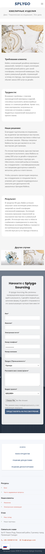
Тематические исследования (20, 15)
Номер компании (11, 352)
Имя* (7, 314)
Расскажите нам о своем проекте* (17, 371)
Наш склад (7, 517)
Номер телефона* (11, 342)
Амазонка (7, 503)
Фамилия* (8, 323)
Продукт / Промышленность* (15, 361)
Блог (5, 488)
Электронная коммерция (13, 507)
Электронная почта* (12, 333)
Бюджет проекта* (11, 389)
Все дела (38, 15)
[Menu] (42, 3)
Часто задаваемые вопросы (14, 492)
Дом (5, 15)
